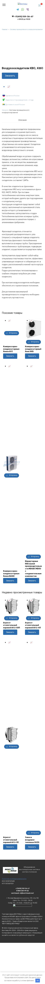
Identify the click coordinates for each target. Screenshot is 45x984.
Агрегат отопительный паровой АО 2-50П (11, 625)
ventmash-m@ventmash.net (22, 893)
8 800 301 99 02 (22, 891)
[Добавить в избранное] (4, 86)
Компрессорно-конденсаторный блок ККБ (33, 349)
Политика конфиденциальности (14, 879)
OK (38, 980)
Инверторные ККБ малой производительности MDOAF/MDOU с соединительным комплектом (33, 568)
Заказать (10, 75)
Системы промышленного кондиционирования (26, 29)
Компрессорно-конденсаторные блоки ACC (11, 349)
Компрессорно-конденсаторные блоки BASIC (11, 573)
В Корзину (13, 333)
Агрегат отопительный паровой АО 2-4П (33, 625)
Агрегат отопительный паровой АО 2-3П (11, 839)
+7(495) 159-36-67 (23, 17)
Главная (4, 29)
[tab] (22, 120)
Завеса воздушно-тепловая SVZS (32, 839)
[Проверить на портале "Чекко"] (22, 909)
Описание (22, 120)
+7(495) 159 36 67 (23, 888)
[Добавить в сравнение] (9, 86)
